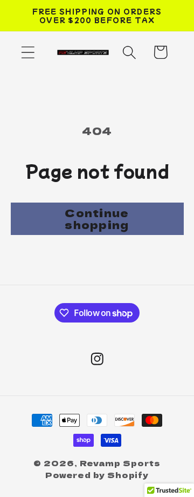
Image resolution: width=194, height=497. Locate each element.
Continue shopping (97, 219)
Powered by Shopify (97, 474)
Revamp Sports (120, 462)
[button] (27, 52)
